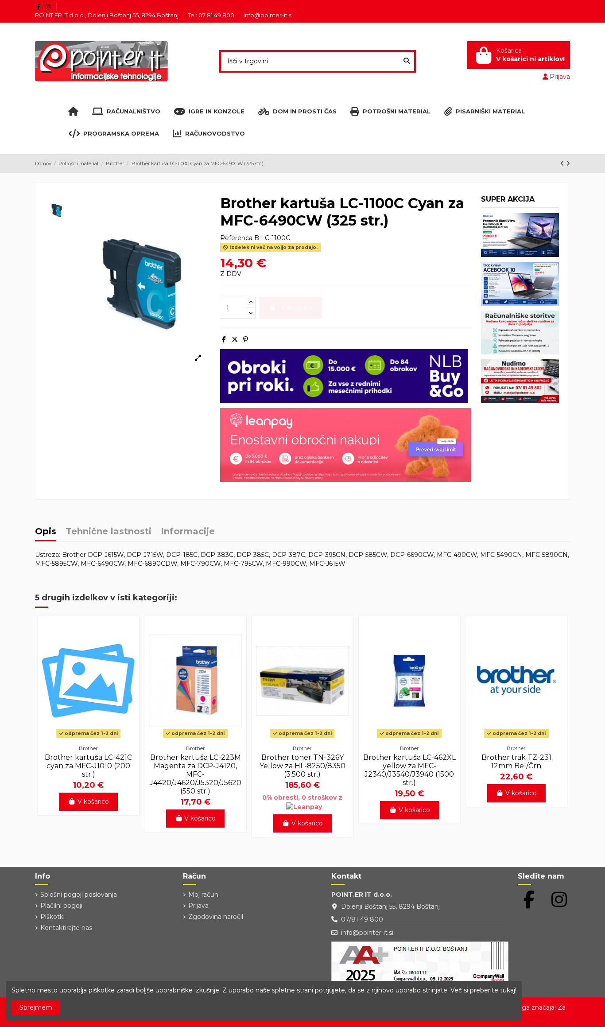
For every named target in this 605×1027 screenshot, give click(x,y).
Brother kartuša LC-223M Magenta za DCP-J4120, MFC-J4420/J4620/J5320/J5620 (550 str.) (195, 774)
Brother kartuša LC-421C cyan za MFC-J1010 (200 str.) (88, 765)
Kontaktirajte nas (66, 928)
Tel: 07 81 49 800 (212, 15)
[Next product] (568, 163)
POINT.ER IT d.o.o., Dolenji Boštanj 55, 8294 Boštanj (107, 15)
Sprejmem (35, 1007)
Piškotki (52, 917)
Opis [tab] (45, 532)
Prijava (198, 906)
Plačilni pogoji (61, 906)
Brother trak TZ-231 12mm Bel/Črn (516, 761)
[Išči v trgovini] (406, 61)
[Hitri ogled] (88, 737)
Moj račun (203, 895)
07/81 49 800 (362, 919)
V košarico (93, 801)
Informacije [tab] (188, 532)
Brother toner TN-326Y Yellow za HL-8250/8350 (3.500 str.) (302, 765)
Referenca (236, 238)
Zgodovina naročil (215, 917)
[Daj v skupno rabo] (224, 339)
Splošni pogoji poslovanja (78, 895)
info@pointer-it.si (268, 15)
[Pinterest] (245, 339)
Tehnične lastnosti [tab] (108, 532)
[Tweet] (235, 339)
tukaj (507, 990)
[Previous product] (563, 163)
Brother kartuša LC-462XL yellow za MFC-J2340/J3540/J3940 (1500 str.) (409, 770)
